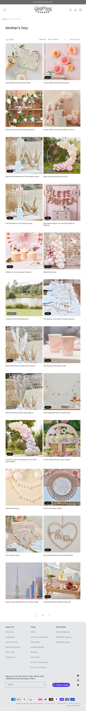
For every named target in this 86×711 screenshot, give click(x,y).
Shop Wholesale (63, 632)
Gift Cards (35, 657)
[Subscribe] (43, 684)
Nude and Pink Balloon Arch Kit (55, 177)
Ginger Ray (25, 703)
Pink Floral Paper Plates (52, 508)
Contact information (73, 705)
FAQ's (33, 632)
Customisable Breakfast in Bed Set (57, 602)
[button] (4, 9)
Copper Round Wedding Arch (17, 319)
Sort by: (42, 39)
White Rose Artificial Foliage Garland (20, 130)
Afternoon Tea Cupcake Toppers (18, 272)
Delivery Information (39, 637)
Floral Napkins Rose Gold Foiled (18, 83)
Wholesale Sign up (64, 637)
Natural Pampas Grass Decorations (19, 413)
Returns (34, 652)
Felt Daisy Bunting (12, 508)
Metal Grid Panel (49, 272)
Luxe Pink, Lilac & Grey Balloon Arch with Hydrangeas (21, 461)
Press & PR (10, 652)
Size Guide (35, 642)
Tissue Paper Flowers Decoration (56, 83)
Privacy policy (50, 703)
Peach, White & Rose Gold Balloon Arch (58, 130)
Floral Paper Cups (13, 555)
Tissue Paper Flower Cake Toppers (57, 460)
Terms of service (74, 703)
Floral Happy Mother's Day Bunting (56, 413)
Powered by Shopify (36, 703)
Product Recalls (37, 647)
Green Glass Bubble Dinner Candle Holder (22, 602)
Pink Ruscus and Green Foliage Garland (58, 319)
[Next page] (49, 615)
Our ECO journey (13, 647)
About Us (10, 632)
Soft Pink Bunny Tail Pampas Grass (19, 223)
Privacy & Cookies (38, 667)
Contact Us (10, 657)
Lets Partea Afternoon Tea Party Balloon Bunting (59, 224)
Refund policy (62, 703)
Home (4, 19)
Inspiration (10, 637)
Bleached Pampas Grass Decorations (20, 366)
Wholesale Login (63, 642)
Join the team (12, 642)
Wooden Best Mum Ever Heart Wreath (58, 555)
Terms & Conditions (39, 662)
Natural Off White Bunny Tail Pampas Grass (22, 177)
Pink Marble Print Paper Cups (54, 366)
